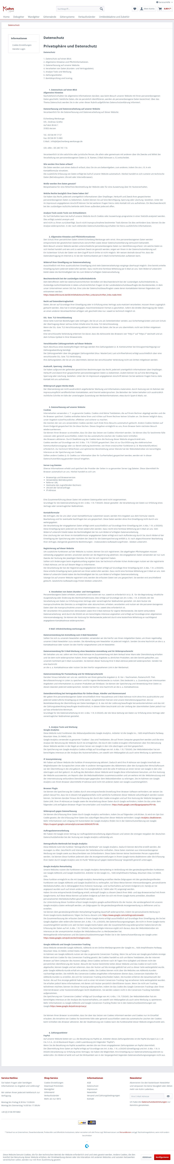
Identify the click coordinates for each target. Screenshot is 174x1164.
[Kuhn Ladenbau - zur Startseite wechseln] (8, 9)
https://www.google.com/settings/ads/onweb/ (123, 915)
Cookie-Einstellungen (22, 45)
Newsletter (92, 1092)
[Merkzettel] (135, 9)
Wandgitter (49, 1089)
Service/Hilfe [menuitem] (164, 2)
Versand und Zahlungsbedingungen (103, 1095)
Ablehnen (146, 1157)
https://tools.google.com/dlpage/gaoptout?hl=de (134, 804)
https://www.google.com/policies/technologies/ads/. (67, 938)
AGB (89, 1082)
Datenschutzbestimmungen (154, 1102)
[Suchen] (101, 9)
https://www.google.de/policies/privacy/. (68, 1006)
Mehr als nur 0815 (52, 1098)
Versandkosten (125, 1132)
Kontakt (90, 1098)
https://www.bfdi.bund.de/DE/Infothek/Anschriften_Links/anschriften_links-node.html (82, 295)
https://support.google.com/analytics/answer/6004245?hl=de (71, 824)
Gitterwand (49, 1092)
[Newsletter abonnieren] (168, 1096)
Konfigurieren (162, 1157)
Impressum (92, 1089)
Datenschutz (92, 1086)
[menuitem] (80, 9)
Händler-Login (18, 49)
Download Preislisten (53, 1086)
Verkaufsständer (51, 1095)
